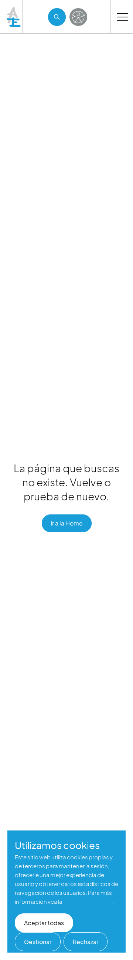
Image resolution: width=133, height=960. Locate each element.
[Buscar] (57, 17)
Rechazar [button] (85, 942)
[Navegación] (123, 17)
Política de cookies (87, 901)
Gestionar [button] (37, 942)
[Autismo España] (14, 17)
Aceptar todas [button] (44, 923)
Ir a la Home (67, 523)
